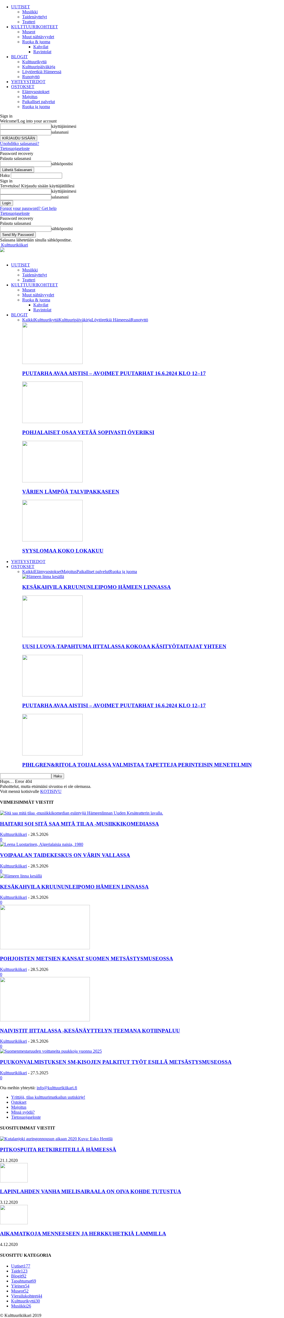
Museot (28, 31)
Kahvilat (40, 46)
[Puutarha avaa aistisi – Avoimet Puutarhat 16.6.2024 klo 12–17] (52, 362)
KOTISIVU (51, 791)
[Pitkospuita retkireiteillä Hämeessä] (56, 1138)
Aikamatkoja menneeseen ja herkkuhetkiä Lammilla (83, 1233)
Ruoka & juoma (36, 41)
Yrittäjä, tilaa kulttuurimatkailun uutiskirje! (48, 1097)
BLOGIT (19, 56)
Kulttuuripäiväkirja (38, 66)
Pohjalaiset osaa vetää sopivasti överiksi (88, 432)
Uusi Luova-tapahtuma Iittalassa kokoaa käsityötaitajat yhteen (124, 646)
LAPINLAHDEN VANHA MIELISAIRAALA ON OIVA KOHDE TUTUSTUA (90, 1191)
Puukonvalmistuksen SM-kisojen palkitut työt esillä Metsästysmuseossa (116, 1062)
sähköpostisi (62, 163)
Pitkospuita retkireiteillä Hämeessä (58, 1149)
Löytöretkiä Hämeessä (41, 71)
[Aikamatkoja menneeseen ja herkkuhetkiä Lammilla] (14, 1222)
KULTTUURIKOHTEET (34, 26)
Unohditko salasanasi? (19, 143)
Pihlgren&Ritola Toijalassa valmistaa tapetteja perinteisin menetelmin (137, 765)
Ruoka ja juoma (36, 106)
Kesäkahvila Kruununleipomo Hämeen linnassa (96, 587)
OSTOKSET (22, 86)
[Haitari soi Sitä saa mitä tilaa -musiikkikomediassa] (81, 813)
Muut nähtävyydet (38, 36)
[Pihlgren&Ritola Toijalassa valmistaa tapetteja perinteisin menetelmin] (52, 754)
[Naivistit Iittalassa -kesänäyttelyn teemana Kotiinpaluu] (45, 1019)
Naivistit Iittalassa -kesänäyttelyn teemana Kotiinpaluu (90, 1031)
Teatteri (28, 21)
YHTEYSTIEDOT (28, 81)
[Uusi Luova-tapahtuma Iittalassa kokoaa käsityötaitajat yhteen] (52, 635)
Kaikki (28, 319)
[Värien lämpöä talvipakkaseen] (52, 481)
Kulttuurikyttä (34, 61)
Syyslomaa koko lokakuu (62, 551)
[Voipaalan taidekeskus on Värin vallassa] (41, 844)
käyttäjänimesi (63, 126)
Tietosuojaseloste (15, 148)
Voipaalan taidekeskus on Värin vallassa (65, 855)
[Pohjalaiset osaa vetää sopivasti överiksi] (52, 421)
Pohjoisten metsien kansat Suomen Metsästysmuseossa (86, 958)
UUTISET (20, 6)
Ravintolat (42, 51)
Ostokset (18, 1102)
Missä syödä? (23, 1112)
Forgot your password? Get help (28, 208)
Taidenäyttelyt (34, 16)
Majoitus (29, 96)
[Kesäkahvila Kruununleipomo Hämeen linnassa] (43, 576)
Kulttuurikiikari (13, 834)
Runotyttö (31, 76)
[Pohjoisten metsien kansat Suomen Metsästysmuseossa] (45, 947)
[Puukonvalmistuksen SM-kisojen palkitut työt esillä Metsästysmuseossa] (51, 1051)
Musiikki (30, 11)
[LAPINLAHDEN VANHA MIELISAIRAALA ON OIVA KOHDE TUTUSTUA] (14, 1181)
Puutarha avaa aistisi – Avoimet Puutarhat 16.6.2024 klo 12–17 (114, 373)
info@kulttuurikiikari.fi (57, 1087)
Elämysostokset (35, 91)
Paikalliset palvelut (38, 101)
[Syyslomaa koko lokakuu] (52, 540)
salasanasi (60, 132)
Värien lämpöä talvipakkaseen (70, 492)
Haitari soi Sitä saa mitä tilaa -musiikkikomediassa (79, 824)
